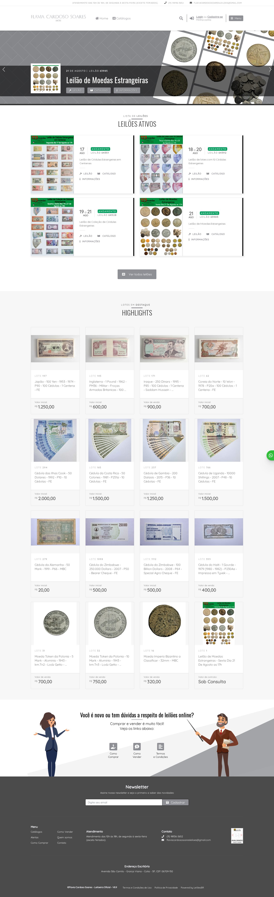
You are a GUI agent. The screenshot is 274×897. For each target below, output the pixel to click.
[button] (3, 69)
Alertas (34, 837)
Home (103, 18)
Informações (128, 90)
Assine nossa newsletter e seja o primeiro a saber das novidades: (137, 792)
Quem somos (64, 837)
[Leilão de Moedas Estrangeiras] (46, 78)
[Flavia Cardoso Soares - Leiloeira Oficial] (59, 18)
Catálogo (101, 90)
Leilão (76, 90)
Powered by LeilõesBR (192, 887)
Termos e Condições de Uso (137, 887)
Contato (61, 842)
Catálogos (123, 18)
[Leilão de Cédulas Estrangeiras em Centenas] (52, 164)
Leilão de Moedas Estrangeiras (207, 223)
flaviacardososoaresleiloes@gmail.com (217, 3)
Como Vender (65, 831)
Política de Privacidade (166, 887)
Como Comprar (39, 842)
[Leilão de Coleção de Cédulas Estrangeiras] (52, 227)
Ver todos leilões (140, 274)
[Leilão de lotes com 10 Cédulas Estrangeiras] (161, 164)
